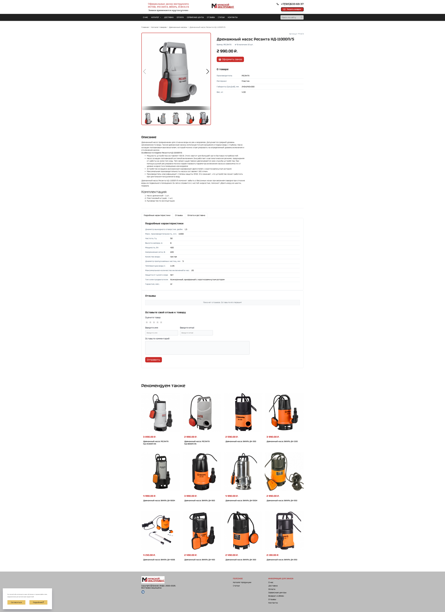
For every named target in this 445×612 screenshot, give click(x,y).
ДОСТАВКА (168, 17)
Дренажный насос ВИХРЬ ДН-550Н (241, 500)
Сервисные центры (277, 592)
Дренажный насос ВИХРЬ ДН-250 (282, 560)
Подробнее (37, 602)
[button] (207, 71)
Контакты (273, 603)
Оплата (271, 589)
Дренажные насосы (178, 27)
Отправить (153, 359)
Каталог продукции (242, 582)
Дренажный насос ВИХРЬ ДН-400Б (159, 560)
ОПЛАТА (180, 17)
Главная (145, 27)
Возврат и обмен (276, 596)
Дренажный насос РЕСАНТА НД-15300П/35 (155, 442)
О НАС (145, 17)
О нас (270, 582)
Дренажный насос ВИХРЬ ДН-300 (240, 560)
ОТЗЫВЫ (211, 17)
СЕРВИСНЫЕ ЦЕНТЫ (195, 17)
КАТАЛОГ (155, 17)
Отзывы (272, 599)
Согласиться (16, 602)
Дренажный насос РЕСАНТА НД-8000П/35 (197, 442)
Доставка (273, 586)
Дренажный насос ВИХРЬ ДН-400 (199, 560)
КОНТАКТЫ (232, 17)
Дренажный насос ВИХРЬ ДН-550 (282, 500)
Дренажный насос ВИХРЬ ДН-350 (240, 441)
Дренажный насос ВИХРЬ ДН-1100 (282, 441)
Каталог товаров (159, 27)
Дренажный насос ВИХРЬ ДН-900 (199, 500)
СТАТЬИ (221, 17)
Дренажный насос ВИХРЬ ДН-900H (159, 500)
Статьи (236, 586)
